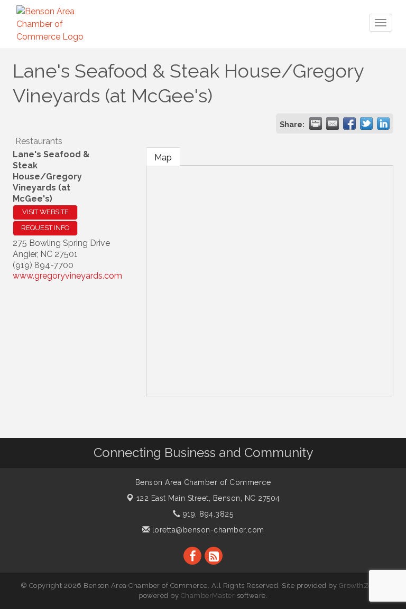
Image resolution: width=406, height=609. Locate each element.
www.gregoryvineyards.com (67, 276)
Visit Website (45, 212)
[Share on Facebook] (349, 123)
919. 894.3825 (206, 514)
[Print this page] (315, 123)
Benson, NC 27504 (208, 498)
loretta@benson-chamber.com (207, 530)
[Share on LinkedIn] (383, 123)
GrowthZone (360, 585)
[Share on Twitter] (366, 123)
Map (163, 158)
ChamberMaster (208, 596)
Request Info (45, 228)
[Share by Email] (332, 123)
